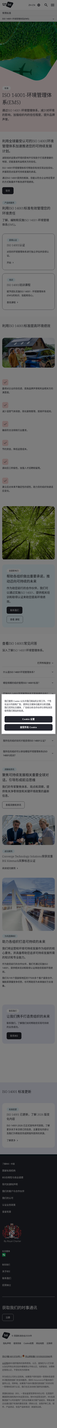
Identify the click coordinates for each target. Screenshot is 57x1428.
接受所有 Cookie (28, 727)
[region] (28, 714)
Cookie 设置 (28, 719)
